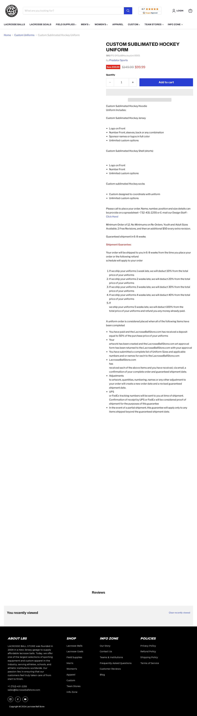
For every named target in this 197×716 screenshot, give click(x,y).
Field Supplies (65, 24)
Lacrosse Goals (40, 24)
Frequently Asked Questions (116, 663)
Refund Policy (148, 651)
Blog (102, 674)
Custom (133, 24)
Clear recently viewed (179, 612)
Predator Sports (118, 60)
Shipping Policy (149, 657)
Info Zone (174, 24)
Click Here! (112, 216)
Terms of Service (149, 663)
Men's (85, 24)
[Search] (128, 10)
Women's (101, 24)
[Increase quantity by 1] (133, 82)
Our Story (105, 645)
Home (7, 35)
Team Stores (153, 24)
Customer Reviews (110, 668)
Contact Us (106, 651)
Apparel (117, 24)
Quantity (110, 74)
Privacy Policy (148, 645)
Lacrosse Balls (14, 24)
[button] (149, 92)
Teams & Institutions (111, 657)
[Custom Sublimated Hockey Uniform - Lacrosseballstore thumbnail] (10, 48)
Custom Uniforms (24, 35)
